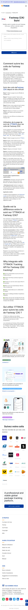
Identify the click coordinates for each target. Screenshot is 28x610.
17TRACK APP (13, 235)
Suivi (3, 556)
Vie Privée (5, 527)
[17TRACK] (5, 6)
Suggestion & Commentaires (10, 575)
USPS (19, 134)
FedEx (4, 135)
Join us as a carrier (14, 506)
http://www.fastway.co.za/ (15, 31)
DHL (8, 135)
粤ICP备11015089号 (14, 608)
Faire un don (5, 578)
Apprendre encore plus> (19, 1)
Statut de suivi (6, 550)
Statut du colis (6, 547)
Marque (4, 558)
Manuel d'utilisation (7, 544)
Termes (4, 525)
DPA (3, 533)
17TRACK (13, 124)
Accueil (2, 12)
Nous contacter (6, 570)
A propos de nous (7, 522)
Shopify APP (8, 244)
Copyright (5, 530)
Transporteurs (8, 12)
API (23, 242)
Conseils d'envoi (6, 553)
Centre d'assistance (7, 573)
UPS (23, 134)
